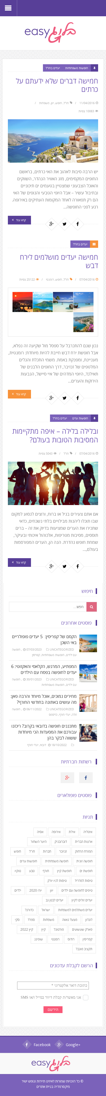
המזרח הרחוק (83, 851)
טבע (32, 871)
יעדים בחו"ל (53, 68)
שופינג (38, 939)
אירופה (56, 832)
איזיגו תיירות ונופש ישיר (37, 1081)
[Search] (91, 607)
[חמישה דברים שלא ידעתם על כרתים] (53, 141)
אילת (72, 832)
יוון (52, 103)
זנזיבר (63, 851)
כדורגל (29, 910)
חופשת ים (86, 871)
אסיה (40, 832)
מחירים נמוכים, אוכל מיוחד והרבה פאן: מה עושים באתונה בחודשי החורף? (44, 699)
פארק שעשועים (82, 929)
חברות (47, 851)
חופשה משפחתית (56, 861)
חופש (58, 103)
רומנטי (50, 279)
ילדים (17, 890)
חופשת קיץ (64, 871)
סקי (17, 919)
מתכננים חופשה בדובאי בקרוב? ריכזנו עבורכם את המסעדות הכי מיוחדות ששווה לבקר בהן (44, 732)
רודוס (71, 939)
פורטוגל (59, 929)
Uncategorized (62, 649)
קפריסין (36, 655)
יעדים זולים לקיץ (81, 900)
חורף (46, 871)
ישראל (46, 910)
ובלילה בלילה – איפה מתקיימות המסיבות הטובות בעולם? (55, 435)
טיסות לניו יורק (57, 880)
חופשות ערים (80, 418)
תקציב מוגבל (84, 949)
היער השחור (38, 841)
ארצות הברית (83, 841)
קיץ (43, 929)
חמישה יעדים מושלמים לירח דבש (59, 261)
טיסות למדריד (83, 880)
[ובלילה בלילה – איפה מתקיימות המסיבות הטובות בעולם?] (53, 483)
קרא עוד (21, 220)
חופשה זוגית (84, 861)
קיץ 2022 (26, 929)
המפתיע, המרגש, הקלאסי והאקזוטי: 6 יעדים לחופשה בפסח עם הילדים (44, 669)
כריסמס (53, 714)
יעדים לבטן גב (54, 900)
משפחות (44, 103)
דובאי (43, 745)
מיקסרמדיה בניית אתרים (53, 1086)
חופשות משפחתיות (76, 68)
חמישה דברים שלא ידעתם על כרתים (57, 85)
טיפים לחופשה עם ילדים (76, 890)
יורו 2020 (35, 890)
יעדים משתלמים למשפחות (75, 910)
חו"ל (66, 103)
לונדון (88, 919)
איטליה (87, 832)
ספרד (31, 919)
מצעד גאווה (69, 919)
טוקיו (18, 871)
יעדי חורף (64, 714)
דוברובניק (61, 841)
